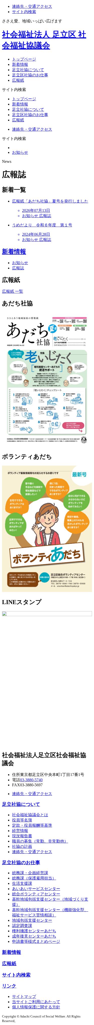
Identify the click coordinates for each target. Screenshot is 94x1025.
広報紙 (18, 80)
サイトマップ (24, 996)
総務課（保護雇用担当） (34, 878)
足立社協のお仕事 (21, 862)
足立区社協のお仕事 (30, 75)
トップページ (24, 59)
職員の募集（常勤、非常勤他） (40, 841)
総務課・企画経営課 (30, 873)
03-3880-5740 (31, 780)
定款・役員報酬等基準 (32, 825)
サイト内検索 (24, 12)
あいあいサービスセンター (36, 889)
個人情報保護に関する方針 (36, 1007)
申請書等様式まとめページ (36, 941)
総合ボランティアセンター (36, 894)
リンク (9, 986)
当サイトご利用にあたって (36, 1002)
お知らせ (20, 152)
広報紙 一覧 (12, 291)
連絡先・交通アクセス (32, 6)
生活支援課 (22, 883)
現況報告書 (22, 836)
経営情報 (20, 830)
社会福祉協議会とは (30, 815)
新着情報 (20, 64)
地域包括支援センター (32, 920)
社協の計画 (22, 846)
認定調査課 (22, 925)
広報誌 (18, 268)
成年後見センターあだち (34, 936)
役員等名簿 (22, 820)
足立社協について (28, 70)
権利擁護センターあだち (34, 931)
